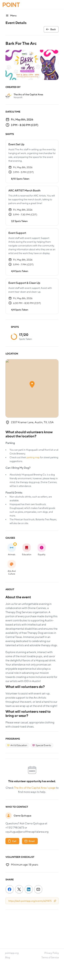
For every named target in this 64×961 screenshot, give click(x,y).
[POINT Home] (11, 5)
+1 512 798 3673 (14, 827)
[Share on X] (19, 890)
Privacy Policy (51, 953)
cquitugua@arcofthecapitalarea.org (26, 831)
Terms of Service (50, 957)
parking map (33, 457)
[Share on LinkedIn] (29, 890)
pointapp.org (12, 953)
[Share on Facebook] (9, 890)
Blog (7, 957)
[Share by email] (38, 890)
